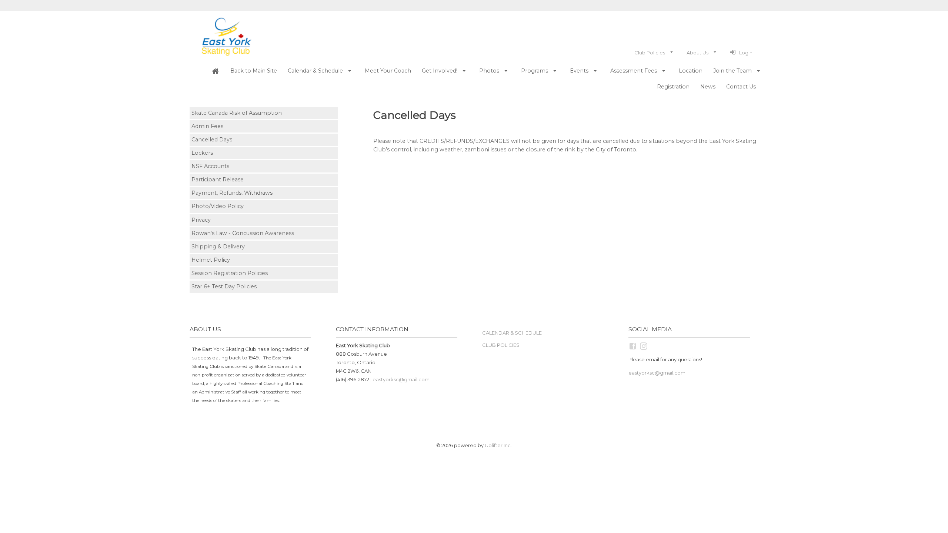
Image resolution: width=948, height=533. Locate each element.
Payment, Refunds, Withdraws (232, 193)
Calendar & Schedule (512, 333)
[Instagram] (644, 345)
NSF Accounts (210, 166)
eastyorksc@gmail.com (401, 379)
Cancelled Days (211, 139)
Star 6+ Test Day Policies (224, 286)
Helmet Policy (210, 260)
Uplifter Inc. (498, 445)
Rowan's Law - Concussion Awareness (242, 233)
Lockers (202, 153)
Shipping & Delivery (218, 246)
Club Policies (501, 345)
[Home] (215, 71)
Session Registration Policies (229, 273)
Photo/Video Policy (217, 206)
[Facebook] (633, 345)
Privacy (201, 220)
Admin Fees (207, 126)
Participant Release (217, 179)
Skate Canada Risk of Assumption (236, 113)
